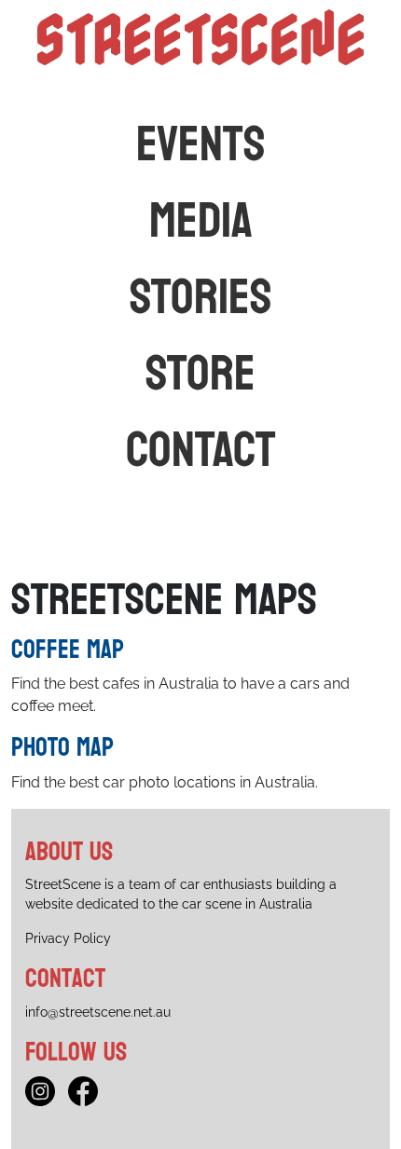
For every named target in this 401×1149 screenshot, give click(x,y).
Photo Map (62, 747)
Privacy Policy (68, 938)
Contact (201, 450)
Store (200, 374)
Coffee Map (67, 649)
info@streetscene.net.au (98, 1012)
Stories (201, 297)
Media (201, 221)
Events (201, 144)
